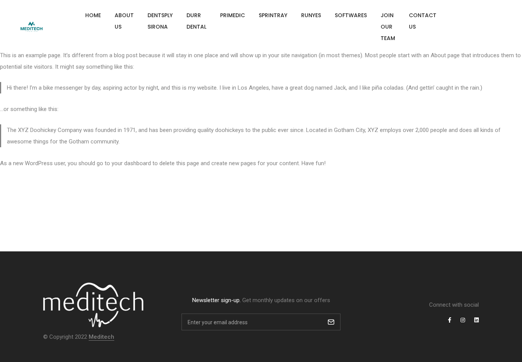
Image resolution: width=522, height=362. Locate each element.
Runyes (311, 15)
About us (124, 21)
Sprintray (273, 15)
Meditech (101, 336)
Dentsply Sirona (160, 21)
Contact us (422, 21)
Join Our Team (388, 26)
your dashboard (131, 163)
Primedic (232, 15)
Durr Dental (196, 21)
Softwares (351, 15)
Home (93, 15)
